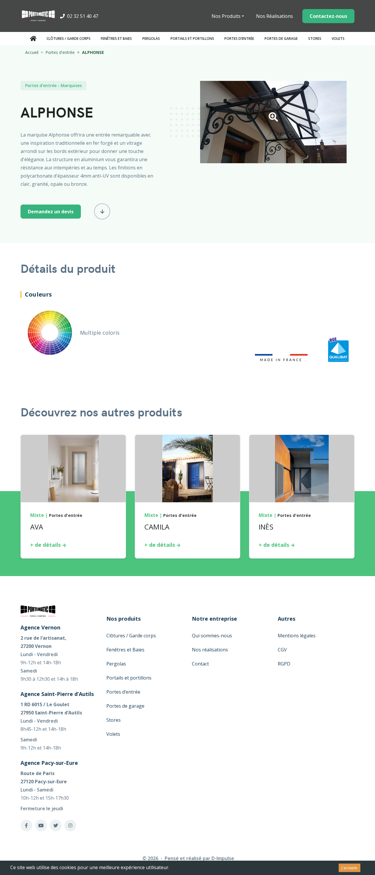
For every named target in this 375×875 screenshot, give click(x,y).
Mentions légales (297, 635)
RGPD (284, 663)
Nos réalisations (210, 649)
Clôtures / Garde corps (69, 38)
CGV (282, 649)
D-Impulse (223, 858)
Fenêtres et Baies (116, 38)
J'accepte (349, 867)
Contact (200, 663)
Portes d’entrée (239, 38)
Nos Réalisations (274, 16)
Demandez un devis (51, 211)
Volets (338, 38)
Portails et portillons (192, 38)
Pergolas (151, 38)
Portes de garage (281, 38)
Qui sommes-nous (212, 635)
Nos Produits (226, 16)
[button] (273, 118)
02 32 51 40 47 (82, 16)
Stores (314, 38)
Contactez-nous (328, 16)
